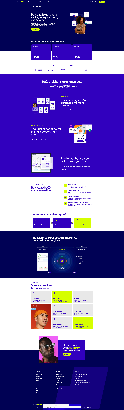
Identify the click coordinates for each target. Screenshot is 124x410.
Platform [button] (29, 1)
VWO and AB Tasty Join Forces (80, 380)
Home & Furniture (59, 398)
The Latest (77, 371)
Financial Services (59, 396)
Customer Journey (39, 394)
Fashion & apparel (59, 394)
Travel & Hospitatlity (59, 388)
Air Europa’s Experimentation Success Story (82, 382)
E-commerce (58, 392)
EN (92, 1)
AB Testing (38, 390)
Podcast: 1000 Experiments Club (81, 374)
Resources (45, 1)
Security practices (39, 374)
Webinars (77, 384)
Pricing (40, 1)
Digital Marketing (39, 398)
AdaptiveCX (77, 378)
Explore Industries (59, 386)
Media (57, 400)
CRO (37, 392)
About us (38, 371)
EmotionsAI (58, 380)
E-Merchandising (59, 382)
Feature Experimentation (60, 376)
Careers (37, 380)
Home (34, 6)
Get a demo (102, 1)
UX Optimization (38, 400)
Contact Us (38, 376)
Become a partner (39, 378)
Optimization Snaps (78, 376)
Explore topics (39, 386)
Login (96, 1)
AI (36, 388)
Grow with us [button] (35, 1)
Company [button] (50, 1)
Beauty (57, 390)
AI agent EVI (58, 384)
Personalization (58, 378)
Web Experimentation (59, 374)
